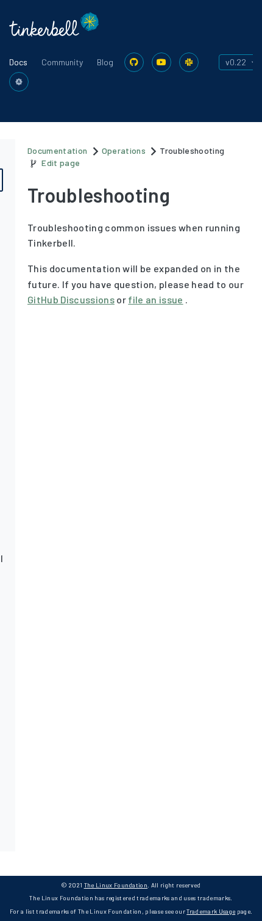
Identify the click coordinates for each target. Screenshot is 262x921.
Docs (18, 62)
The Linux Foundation (116, 885)
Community (62, 62)
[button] (19, 82)
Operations (124, 150)
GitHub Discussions (71, 299)
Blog (105, 62)
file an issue (155, 299)
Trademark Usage (210, 911)
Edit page (60, 162)
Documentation (57, 150)
